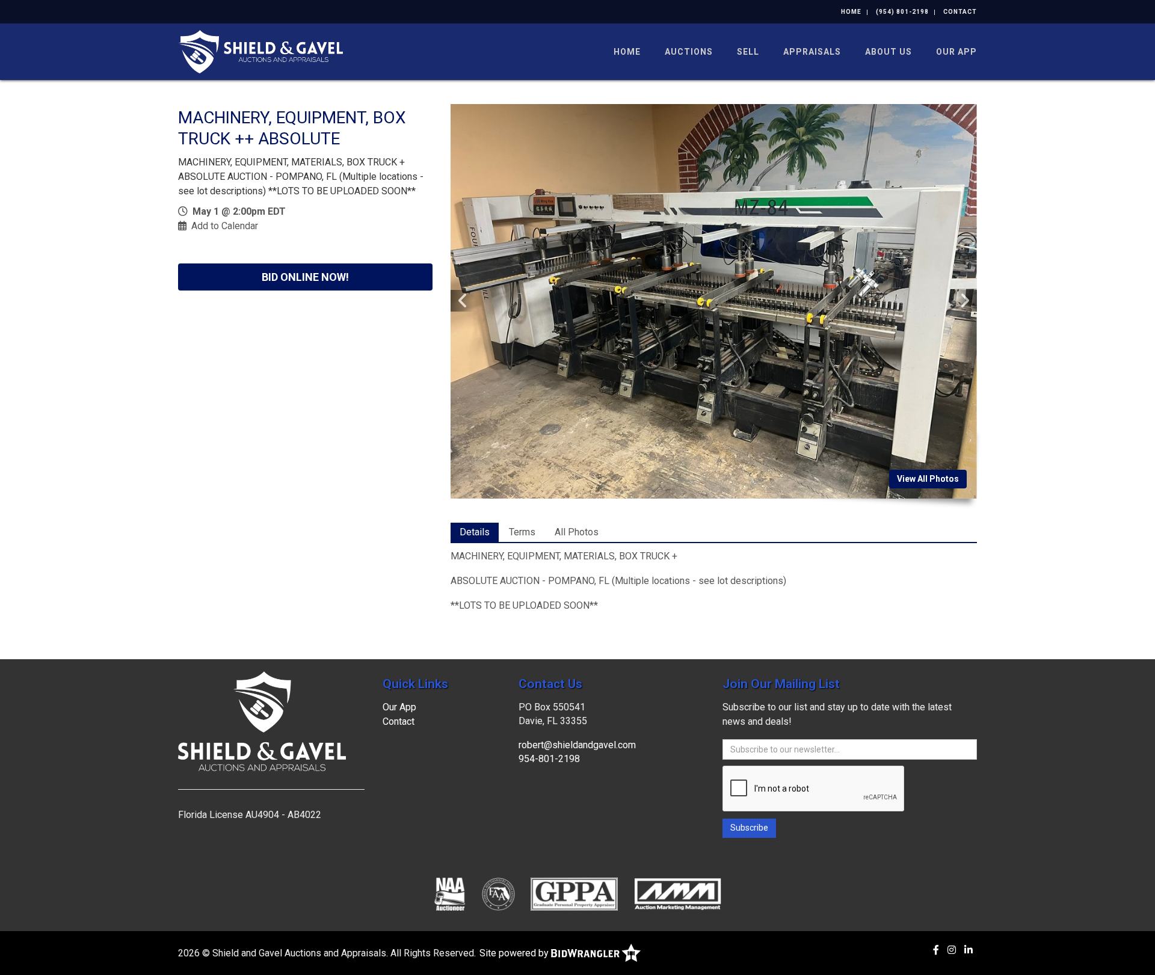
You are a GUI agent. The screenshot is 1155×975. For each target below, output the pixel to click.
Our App (956, 52)
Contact (960, 11)
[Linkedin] (968, 950)
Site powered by (515, 953)
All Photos (577, 532)
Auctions (689, 52)
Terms (522, 532)
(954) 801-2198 (902, 11)
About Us (888, 52)
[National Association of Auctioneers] (450, 894)
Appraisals (812, 52)
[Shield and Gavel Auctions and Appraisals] (260, 51)
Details (475, 532)
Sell (748, 52)
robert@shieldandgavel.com (577, 745)
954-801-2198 (549, 758)
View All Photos (928, 479)
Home (851, 11)
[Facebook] (936, 950)
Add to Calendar (224, 226)
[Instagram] (951, 950)
